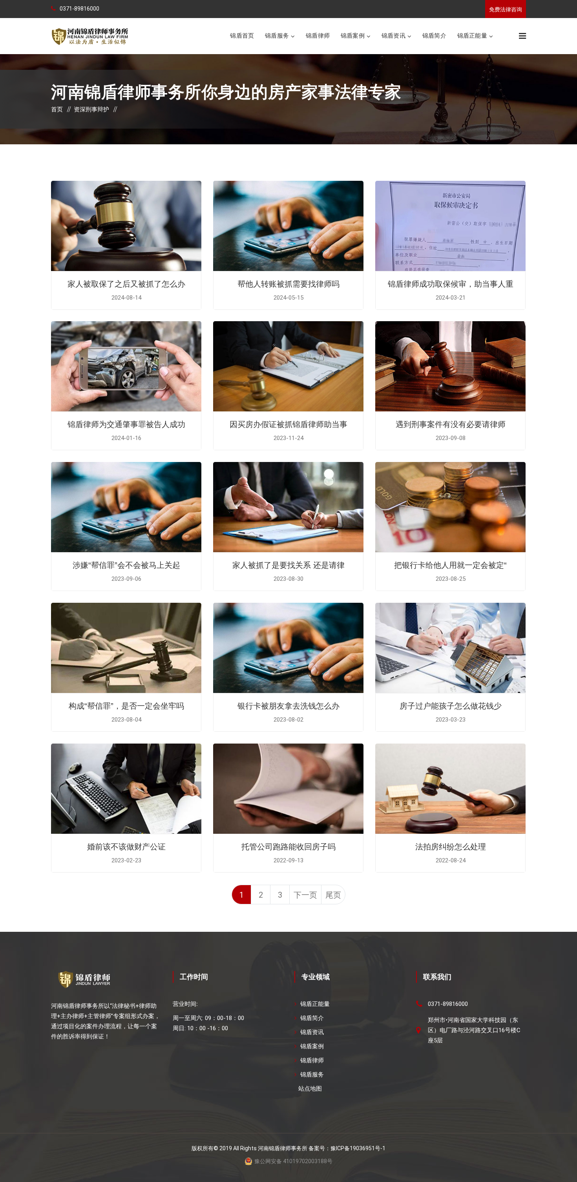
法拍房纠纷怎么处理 (450, 846)
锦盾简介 (434, 35)
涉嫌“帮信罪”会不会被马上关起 (126, 565)
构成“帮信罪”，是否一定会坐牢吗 (126, 706)
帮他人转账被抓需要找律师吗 (288, 284)
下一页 (305, 895)
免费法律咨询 (505, 9)
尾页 (333, 895)
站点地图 (310, 1088)
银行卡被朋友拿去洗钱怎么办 (288, 706)
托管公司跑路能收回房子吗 (288, 846)
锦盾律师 (318, 35)
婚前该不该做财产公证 (126, 846)
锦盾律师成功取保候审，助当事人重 (450, 284)
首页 (57, 109)
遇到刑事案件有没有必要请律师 (451, 424)
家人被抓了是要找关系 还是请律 (288, 565)
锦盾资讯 (393, 35)
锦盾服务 (277, 35)
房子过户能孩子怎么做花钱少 (451, 706)
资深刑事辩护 (91, 109)
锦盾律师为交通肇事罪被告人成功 (126, 424)
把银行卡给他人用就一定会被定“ (450, 565)
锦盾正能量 (472, 35)
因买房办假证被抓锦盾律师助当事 (288, 424)
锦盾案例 (353, 35)
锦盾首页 (242, 35)
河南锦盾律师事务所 (282, 1148)
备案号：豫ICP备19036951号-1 (347, 1148)
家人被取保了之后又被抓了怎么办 (126, 284)
